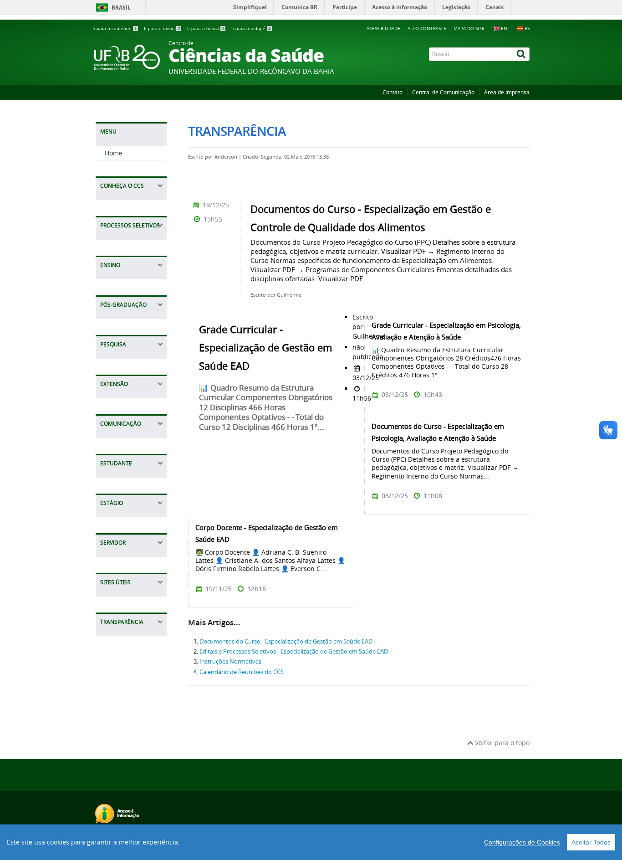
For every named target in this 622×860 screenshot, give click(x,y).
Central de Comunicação (443, 92)
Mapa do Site (469, 28)
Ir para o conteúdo (114, 28)
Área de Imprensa (507, 92)
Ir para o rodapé (251, 28)
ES (527, 28)
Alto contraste (427, 28)
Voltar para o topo (501, 742)
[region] (311, 842)
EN (504, 28)
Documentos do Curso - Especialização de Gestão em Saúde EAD (285, 641)
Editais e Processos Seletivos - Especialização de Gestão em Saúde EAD (293, 651)
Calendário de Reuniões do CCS (241, 672)
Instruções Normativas (230, 661)
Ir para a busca (205, 28)
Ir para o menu (162, 28)
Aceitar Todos (591, 842)
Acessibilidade (383, 28)
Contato (392, 92)
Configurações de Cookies (522, 842)
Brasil (121, 7)
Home (113, 153)
